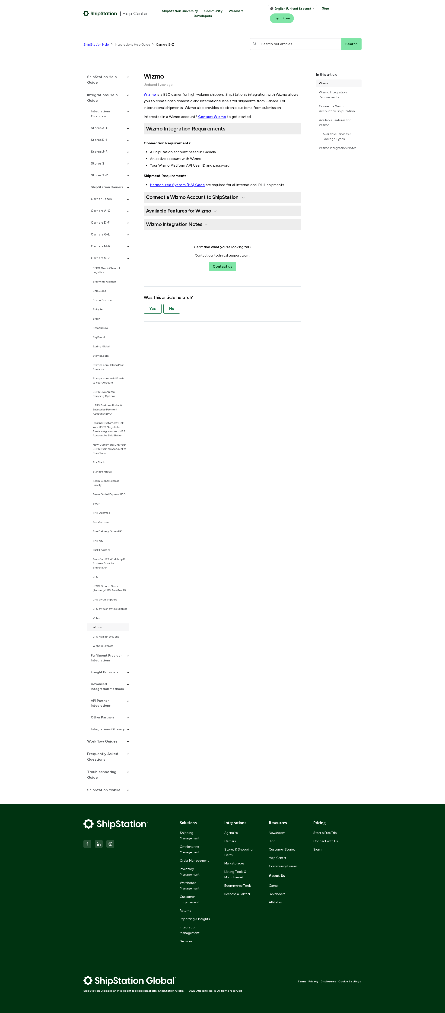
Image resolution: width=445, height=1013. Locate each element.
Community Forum (283, 866)
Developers (203, 16)
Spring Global (101, 346)
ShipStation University (180, 11)
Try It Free (282, 18)
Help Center (277, 858)
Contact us (222, 266)
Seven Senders (102, 300)
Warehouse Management (190, 885)
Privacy (313, 981)
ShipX (96, 318)
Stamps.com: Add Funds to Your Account (108, 380)
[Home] (100, 13)
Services (186, 941)
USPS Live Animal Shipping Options (104, 394)
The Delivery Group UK (107, 531)
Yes (152, 308)
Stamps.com (101, 355)
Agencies (231, 833)
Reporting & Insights (195, 919)
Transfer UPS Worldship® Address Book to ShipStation (109, 563)
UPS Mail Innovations (106, 636)
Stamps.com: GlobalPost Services (108, 367)
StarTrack (99, 462)
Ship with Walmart (104, 281)
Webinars (236, 11)
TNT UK (98, 540)
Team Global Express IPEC (109, 494)
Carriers (230, 841)
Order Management (194, 861)
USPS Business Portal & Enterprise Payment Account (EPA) (107, 409)
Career (274, 886)
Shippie (97, 309)
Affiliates (275, 902)
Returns (185, 911)
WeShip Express (103, 646)
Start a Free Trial (325, 833)
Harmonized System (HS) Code (177, 185)
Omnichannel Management (190, 849)
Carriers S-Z (165, 45)
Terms (302, 981)
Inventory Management (190, 871)
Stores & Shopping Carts (238, 852)
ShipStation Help (96, 45)
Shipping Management (190, 835)
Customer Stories (282, 849)
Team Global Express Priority (106, 483)
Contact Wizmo (212, 116)
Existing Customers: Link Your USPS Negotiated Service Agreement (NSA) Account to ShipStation (110, 429)
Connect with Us (325, 841)
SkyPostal (99, 337)
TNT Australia (101, 512)
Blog (272, 841)
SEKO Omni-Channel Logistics (106, 270)
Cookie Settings (349, 981)
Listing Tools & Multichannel (235, 874)
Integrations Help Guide (132, 45)
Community (213, 11)
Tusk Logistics (101, 550)
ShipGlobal (100, 290)
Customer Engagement (189, 899)
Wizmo (97, 627)
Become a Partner (237, 894)
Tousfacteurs (101, 522)
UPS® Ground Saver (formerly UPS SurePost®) (109, 588)
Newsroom (277, 833)
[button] (106, 79)
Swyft (96, 503)
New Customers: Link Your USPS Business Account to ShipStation (109, 449)
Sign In (327, 8)
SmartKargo (100, 328)
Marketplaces (234, 863)
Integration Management (190, 930)
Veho (96, 618)
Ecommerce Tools (237, 886)
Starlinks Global (102, 471)
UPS (95, 576)
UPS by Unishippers (105, 599)
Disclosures (328, 981)
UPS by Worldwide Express (110, 608)
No (171, 308)
